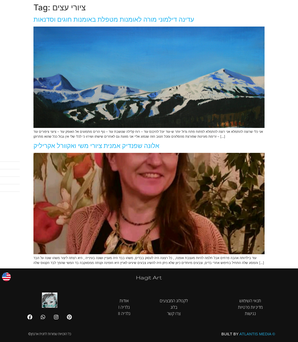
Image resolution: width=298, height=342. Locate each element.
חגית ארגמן (288, 6)
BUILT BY (248, 334)
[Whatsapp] (43, 317)
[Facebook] (30, 317)
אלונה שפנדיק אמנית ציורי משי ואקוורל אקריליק (96, 146)
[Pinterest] (69, 317)
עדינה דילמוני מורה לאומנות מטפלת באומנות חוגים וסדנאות (113, 19)
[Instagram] (56, 317)
